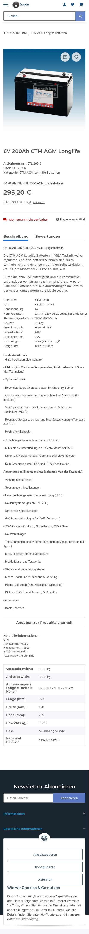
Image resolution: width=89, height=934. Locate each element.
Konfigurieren (45, 867)
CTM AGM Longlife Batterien (39, 172)
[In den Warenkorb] (6, 46)
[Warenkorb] (81, 4)
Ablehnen (45, 879)
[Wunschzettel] (72, 4)
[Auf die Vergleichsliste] (65, 57)
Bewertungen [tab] (47, 236)
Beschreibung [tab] (15, 236)
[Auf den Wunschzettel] (76, 57)
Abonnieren (69, 798)
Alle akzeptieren (45, 854)
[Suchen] (80, 16)
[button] (64, 4)
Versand (39, 202)
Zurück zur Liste (16, 33)
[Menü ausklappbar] (5, 2)
